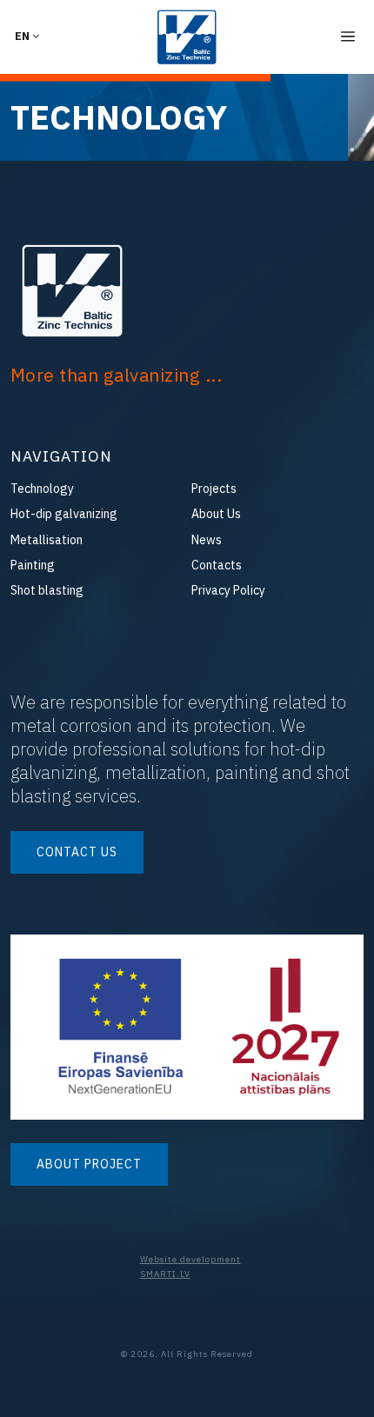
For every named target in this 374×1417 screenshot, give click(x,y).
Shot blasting (46, 590)
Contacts (216, 565)
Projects (214, 488)
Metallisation (46, 540)
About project (89, 1164)
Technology (42, 488)
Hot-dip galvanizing (63, 514)
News (206, 540)
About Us (216, 514)
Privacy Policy (228, 590)
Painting (32, 565)
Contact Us (77, 852)
